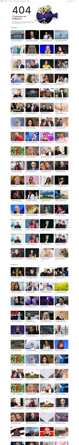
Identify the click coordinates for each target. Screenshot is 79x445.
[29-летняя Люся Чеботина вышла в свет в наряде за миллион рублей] (47, 139)
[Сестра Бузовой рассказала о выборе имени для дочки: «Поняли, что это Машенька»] (47, 168)
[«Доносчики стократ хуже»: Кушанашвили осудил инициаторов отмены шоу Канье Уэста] (61, 80)
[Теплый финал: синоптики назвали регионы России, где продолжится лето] (17, 434)
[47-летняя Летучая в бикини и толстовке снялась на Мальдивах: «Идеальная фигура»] (61, 328)
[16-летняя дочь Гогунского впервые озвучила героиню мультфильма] (17, 269)
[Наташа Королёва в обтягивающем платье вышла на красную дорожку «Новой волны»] (47, 80)
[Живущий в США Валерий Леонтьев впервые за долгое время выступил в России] (17, 197)
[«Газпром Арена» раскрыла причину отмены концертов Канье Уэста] (61, 284)
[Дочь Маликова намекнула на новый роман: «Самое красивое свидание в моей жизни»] (32, 197)
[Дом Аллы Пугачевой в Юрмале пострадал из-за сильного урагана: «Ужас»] (32, 153)
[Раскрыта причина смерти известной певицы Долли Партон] (17, 405)
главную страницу (22, 23)
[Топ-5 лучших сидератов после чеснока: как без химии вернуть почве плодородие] (17, 299)
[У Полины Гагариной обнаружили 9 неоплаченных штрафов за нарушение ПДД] (32, 269)
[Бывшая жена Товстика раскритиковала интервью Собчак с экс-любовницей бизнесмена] (32, 124)
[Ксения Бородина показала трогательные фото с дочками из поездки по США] (32, 255)
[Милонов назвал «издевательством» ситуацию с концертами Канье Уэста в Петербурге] (61, 342)
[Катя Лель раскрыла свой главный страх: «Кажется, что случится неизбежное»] (47, 226)
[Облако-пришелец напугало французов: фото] (17, 342)
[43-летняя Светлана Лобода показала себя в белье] (47, 95)
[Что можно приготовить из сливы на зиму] (47, 419)
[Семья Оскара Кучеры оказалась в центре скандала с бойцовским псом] (32, 37)
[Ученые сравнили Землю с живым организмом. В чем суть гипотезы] (61, 299)
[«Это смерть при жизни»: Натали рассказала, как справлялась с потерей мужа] (32, 51)
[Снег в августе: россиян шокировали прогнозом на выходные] (47, 284)
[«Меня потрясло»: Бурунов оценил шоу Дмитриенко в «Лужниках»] (47, 269)
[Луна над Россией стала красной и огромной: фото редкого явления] (17, 284)
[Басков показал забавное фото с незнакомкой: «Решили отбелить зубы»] (17, 255)
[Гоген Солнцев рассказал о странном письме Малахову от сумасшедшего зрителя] (17, 361)
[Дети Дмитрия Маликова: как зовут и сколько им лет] (32, 80)
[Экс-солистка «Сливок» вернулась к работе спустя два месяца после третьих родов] (32, 226)
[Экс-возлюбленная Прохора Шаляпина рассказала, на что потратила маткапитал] (47, 66)
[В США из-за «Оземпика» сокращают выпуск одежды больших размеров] (17, 51)
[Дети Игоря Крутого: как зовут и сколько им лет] (17, 182)
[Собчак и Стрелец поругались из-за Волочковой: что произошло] (32, 284)
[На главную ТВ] (3, 1)
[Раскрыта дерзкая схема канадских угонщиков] (61, 269)
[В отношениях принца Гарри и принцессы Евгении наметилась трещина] (47, 124)
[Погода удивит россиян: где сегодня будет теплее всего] (47, 197)
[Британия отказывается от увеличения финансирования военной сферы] (32, 299)
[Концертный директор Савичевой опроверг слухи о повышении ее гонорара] (61, 434)
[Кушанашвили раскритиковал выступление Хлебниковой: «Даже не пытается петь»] (61, 51)
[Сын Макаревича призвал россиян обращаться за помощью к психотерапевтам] (32, 376)
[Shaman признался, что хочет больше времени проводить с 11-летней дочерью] (47, 376)
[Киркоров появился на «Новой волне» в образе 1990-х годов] (61, 313)
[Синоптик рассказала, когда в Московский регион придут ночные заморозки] (32, 95)
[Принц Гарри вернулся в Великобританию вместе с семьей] (17, 328)
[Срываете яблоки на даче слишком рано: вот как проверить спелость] (47, 299)
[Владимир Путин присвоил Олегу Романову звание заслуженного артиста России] (61, 153)
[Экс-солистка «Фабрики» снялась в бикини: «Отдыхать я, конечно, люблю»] (32, 182)
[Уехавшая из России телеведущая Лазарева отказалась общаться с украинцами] (32, 328)
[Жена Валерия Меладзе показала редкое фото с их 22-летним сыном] (47, 342)
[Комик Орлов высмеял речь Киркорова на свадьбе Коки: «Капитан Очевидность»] (61, 168)
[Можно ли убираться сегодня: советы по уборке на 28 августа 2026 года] (17, 313)
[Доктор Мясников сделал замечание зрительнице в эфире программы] (32, 66)
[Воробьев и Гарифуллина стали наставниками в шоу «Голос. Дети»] (61, 226)
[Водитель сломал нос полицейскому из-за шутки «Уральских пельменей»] (32, 405)
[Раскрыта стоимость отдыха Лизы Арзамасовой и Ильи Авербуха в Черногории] (61, 124)
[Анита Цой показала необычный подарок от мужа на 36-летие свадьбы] (47, 153)
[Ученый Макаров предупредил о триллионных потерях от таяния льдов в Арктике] (61, 37)
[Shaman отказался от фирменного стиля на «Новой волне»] (47, 390)
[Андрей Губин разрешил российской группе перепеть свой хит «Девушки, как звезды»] (61, 211)
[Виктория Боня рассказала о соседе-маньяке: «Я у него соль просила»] (61, 182)
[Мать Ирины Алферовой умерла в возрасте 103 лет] (47, 211)
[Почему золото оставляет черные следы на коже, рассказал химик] (47, 255)
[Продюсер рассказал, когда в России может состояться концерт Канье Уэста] (32, 313)
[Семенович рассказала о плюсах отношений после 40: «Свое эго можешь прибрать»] (17, 95)
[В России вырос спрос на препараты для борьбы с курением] (17, 80)
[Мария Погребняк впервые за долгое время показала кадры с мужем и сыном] (47, 405)
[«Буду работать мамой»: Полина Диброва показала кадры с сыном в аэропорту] (17, 376)
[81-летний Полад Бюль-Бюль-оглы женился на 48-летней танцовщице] (32, 168)
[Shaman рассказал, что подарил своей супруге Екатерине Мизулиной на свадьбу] (32, 390)
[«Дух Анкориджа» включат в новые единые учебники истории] (32, 109)
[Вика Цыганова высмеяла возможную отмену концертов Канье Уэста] (17, 124)
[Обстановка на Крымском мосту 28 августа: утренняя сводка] (17, 37)
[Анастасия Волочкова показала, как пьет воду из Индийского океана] (17, 390)
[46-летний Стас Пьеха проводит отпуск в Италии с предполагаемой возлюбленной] (47, 328)
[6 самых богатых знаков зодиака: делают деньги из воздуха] (61, 419)
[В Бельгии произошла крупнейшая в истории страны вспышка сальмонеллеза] (61, 109)
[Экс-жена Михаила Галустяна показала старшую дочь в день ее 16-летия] (47, 182)
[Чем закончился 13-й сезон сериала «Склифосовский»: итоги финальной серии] (32, 342)
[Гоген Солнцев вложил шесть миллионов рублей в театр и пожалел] (17, 109)
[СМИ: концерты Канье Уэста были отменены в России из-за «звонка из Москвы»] (32, 419)
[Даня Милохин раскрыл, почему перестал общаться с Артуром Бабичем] (61, 95)
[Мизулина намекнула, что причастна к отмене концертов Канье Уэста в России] (47, 51)
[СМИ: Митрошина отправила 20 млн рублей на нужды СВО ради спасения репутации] (47, 434)
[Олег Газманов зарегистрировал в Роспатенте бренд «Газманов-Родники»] (17, 211)
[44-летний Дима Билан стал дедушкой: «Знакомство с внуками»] (61, 390)
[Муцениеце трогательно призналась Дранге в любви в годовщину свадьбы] (47, 109)
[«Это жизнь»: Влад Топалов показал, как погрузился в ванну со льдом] (32, 139)
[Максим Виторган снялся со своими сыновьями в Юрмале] (17, 226)
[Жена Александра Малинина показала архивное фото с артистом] (17, 66)
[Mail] (1, 1)
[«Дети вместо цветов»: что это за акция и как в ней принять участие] (61, 255)
